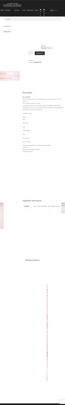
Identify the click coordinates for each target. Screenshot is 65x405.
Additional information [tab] (6, 78)
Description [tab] (3, 73)
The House (8, 10)
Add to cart (40, 53)
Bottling (43, 46)
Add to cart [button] (47, 359)
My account (46, 10)
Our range (16, 10)
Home (2, 10)
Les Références (37, 62)
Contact (36, 10)
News (24, 10)
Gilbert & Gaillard (27, 113)
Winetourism (30, 10)
